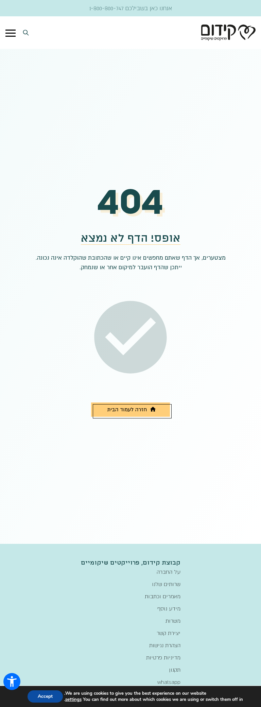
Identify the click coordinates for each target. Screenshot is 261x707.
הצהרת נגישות (164, 645)
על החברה (168, 572)
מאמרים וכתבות (162, 596)
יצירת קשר (168, 633)
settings (73, 699)
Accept (45, 696)
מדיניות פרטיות (163, 657)
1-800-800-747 (106, 8)
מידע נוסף (168, 608)
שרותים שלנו (166, 584)
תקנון (174, 670)
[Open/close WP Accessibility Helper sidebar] (11, 681)
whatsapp (168, 682)
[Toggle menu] (10, 33)
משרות (173, 621)
